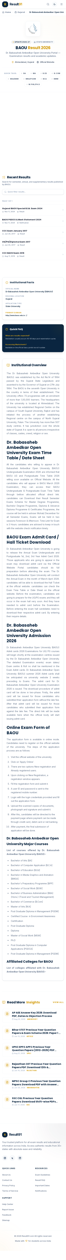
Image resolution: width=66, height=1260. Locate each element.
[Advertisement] (33, 129)
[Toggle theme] (54, 4)
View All (58, 1002)
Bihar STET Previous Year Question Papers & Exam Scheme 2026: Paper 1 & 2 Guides (36, 1033)
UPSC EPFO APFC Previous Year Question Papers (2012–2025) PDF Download (33, 1050)
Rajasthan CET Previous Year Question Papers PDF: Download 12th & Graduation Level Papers (36, 1067)
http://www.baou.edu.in (15, 315)
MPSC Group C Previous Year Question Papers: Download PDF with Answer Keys (36, 1084)
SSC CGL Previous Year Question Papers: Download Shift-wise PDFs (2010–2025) (34, 1101)
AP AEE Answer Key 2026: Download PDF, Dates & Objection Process (34, 1014)
